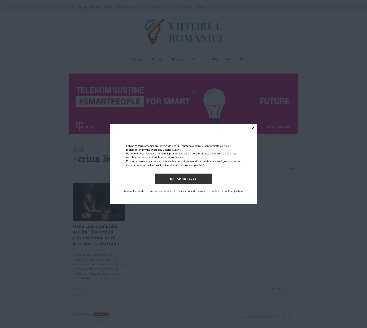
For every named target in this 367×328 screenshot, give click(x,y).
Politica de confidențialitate (227, 191)
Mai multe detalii (134, 191)
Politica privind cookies (191, 191)
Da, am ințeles (183, 178)
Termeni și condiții (160, 191)
